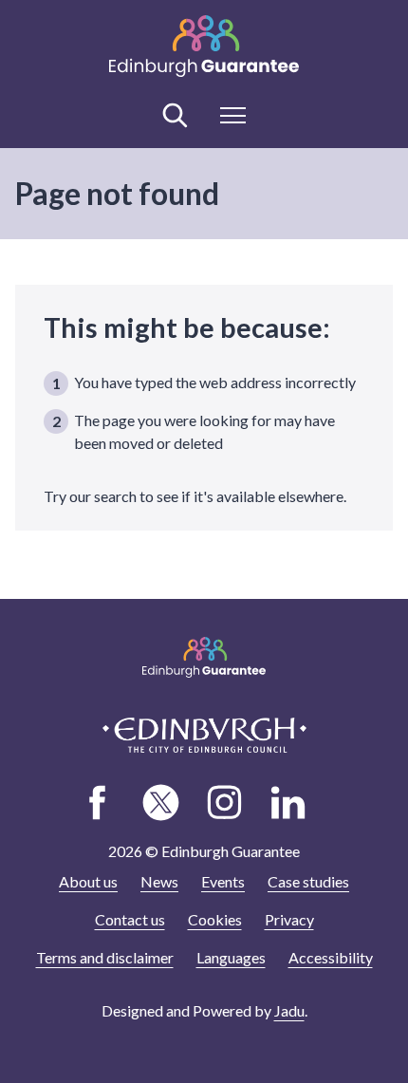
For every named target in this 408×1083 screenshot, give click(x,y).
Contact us (130, 919)
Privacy (289, 919)
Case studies (308, 881)
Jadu (289, 1010)
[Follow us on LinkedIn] (288, 802)
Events (223, 881)
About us (88, 881)
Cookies (215, 919)
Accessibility (330, 957)
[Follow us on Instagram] (224, 802)
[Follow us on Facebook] (97, 802)
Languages (231, 957)
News (159, 881)
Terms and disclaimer (105, 957)
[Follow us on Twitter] (161, 802)
